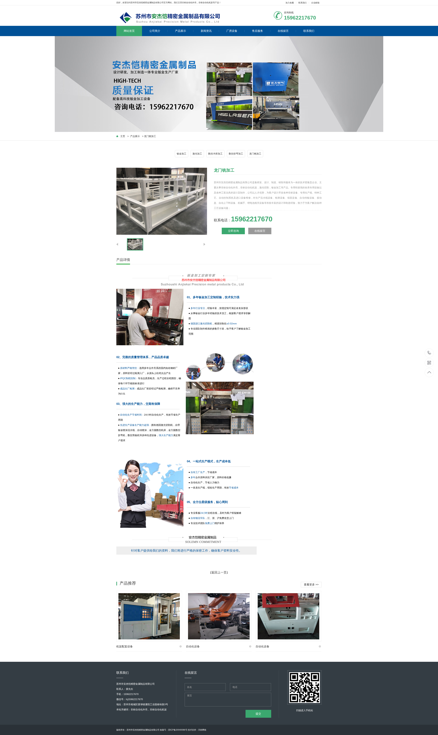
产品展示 (180, 30)
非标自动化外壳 (189, 2)
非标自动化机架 (205, 2)
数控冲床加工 (215, 153)
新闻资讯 (206, 30)
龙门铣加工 (255, 153)
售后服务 (257, 30)
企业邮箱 (315, 3)
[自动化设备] (219, 616)
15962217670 (429, 353)
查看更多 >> (311, 584)
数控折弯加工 (236, 153)
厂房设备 (231, 30)
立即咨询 (233, 230)
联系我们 (302, 3)
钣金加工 (181, 153)
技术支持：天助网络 (197, 730)
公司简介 (154, 30)
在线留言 (283, 30)
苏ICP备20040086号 (177, 730)
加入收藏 (290, 3)
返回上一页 (219, 572)
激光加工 (197, 153)
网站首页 (129, 30)
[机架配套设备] (149, 616)
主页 (122, 136)
